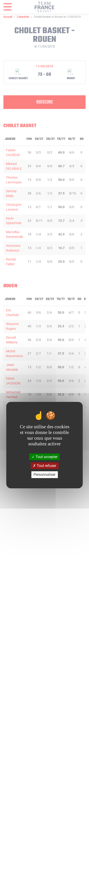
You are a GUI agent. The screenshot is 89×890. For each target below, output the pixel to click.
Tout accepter (46, 457)
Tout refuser (46, 466)
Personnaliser (44, 474)
